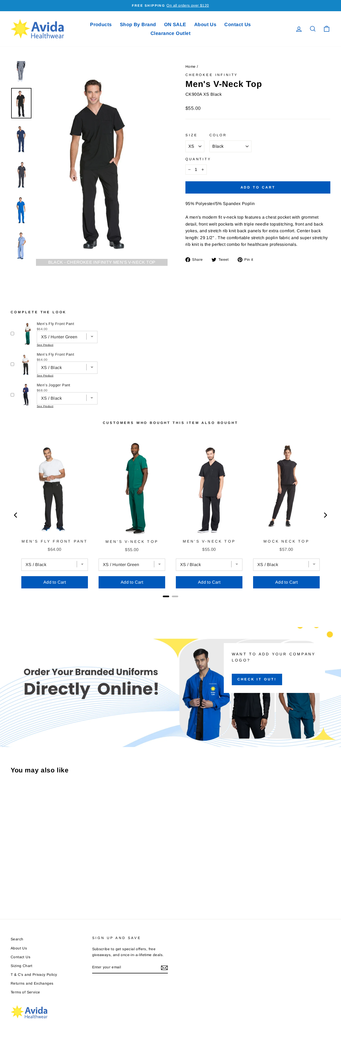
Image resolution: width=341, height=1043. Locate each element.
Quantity (198, 159)
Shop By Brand (138, 24)
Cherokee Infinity (211, 75)
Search (17, 939)
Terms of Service (25, 992)
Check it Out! (257, 679)
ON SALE (175, 24)
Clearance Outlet (170, 33)
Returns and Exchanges (32, 983)
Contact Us (237, 24)
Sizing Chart (22, 966)
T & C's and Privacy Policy (34, 975)
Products (101, 24)
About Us (205, 24)
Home (190, 67)
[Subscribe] (164, 967)
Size (191, 135)
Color (217, 135)
